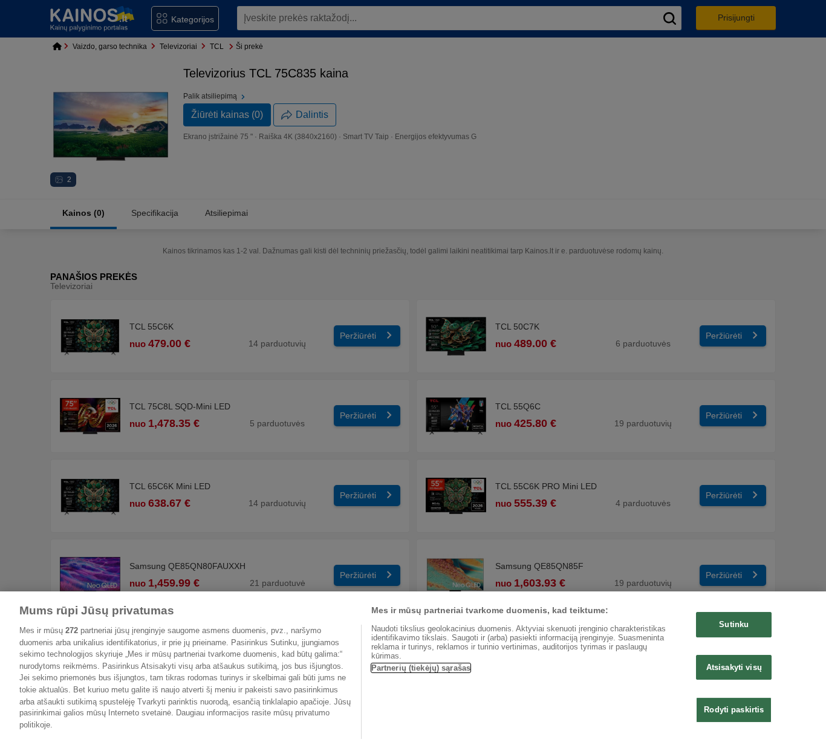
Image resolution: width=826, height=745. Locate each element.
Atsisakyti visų (734, 667)
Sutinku (734, 624)
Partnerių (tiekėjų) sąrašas (421, 667)
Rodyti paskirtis (734, 710)
